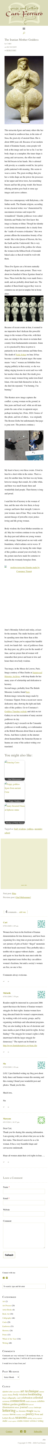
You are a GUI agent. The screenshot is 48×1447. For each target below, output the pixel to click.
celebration (27, 1397)
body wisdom (20, 828)
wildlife (20, 1421)
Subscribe (38, 1431)
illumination (8, 1407)
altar (11, 1391)
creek (28, 1401)
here (28, 691)
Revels (12, 1417)
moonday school (20, 1414)
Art (3, 1301)
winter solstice (30, 1420)
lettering (9, 1410)
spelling (29, 1418)
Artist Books (7, 1309)
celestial (38, 1397)
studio (4, 1420)
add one (22, 912)
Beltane (10, 1395)
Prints (4, 1334)
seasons (21, 1417)
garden (14, 1404)
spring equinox (37, 1418)
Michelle (7, 992)
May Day (37, 1411)
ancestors (16, 1391)
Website (6, 1209)
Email (6, 1198)
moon (13, 1414)
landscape (37, 1407)
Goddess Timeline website (16, 711)
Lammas (30, 1407)
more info (24, 885)
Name (6, 1187)
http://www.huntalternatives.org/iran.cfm (20, 1045)
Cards (4, 1322)
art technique (29, 1391)
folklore (6, 1404)
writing (40, 1420)
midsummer (5, 1414)
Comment (7, 1220)
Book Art (5, 1314)
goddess (30, 828)
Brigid (4, 1398)
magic (30, 1410)
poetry (30, 1414)
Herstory (11, 50)
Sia (4, 1063)
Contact (9, 1431)
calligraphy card (13, 1397)
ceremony (6, 1401)
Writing (5, 1343)
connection (17, 1400)
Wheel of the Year (9, 1338)
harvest (31, 1404)
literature (22, 1411)
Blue (14, 893)
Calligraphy (6, 1318)
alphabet (5, 1391)
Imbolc (17, 1407)
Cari (5, 922)
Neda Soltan (21, 354)
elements (33, 1401)
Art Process (6, 1305)
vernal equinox (12, 1421)
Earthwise (6, 1326)
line (17, 1411)
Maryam (7, 1118)
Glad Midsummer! (23, 897)
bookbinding (35, 1394)
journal (24, 1407)
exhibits (41, 1401)
